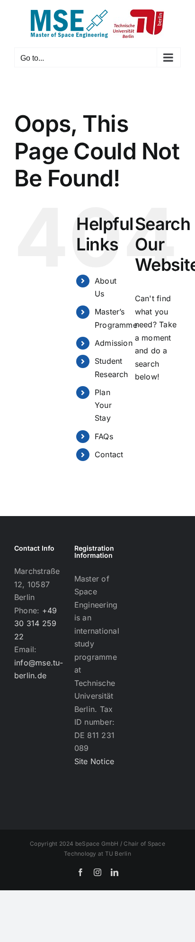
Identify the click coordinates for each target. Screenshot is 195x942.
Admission (114, 343)
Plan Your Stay (103, 405)
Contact (109, 454)
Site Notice (94, 761)
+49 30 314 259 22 (35, 623)
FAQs (104, 436)
